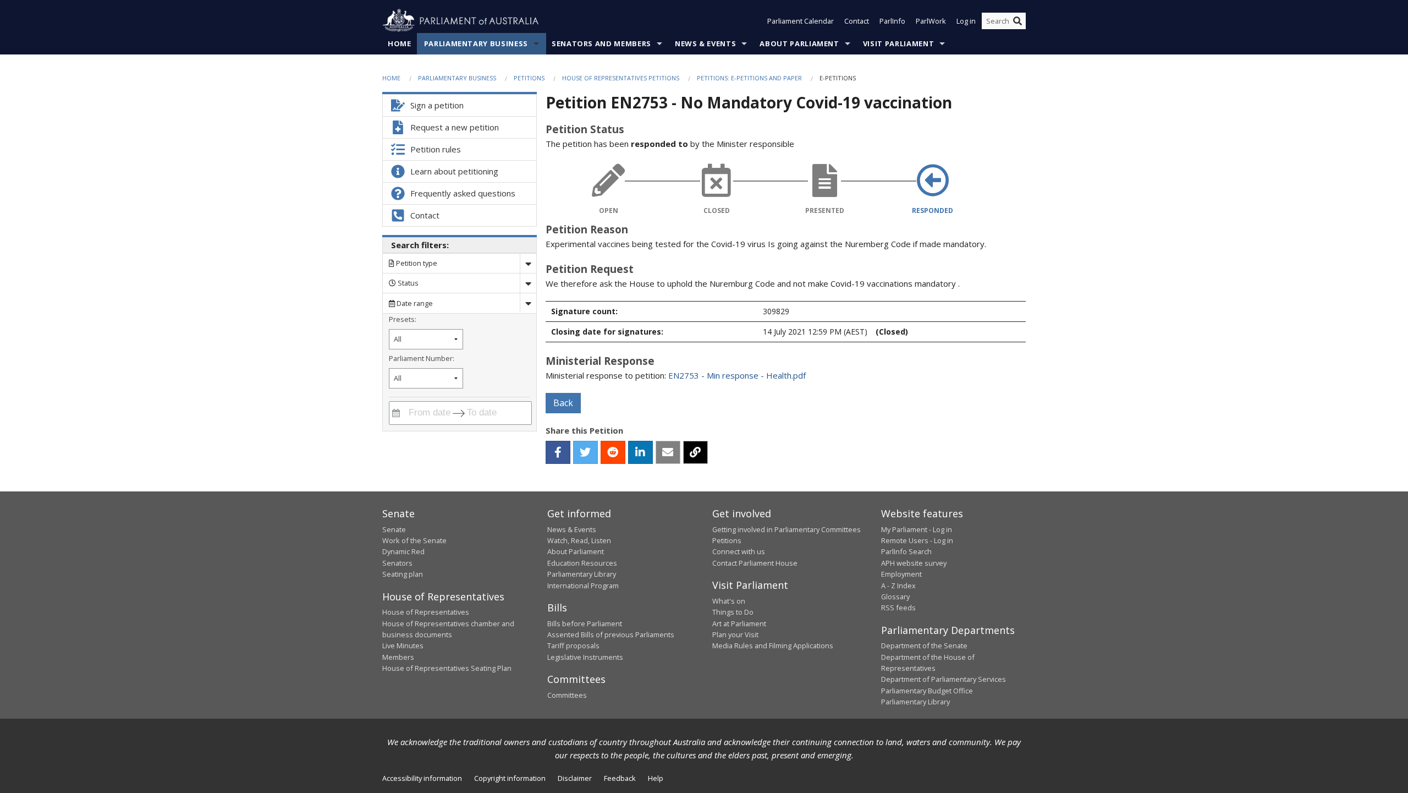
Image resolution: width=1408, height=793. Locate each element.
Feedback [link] (620, 778)
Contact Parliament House (755, 563)
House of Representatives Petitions (620, 78)
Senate (394, 529)
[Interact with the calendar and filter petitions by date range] (396, 413)
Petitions (529, 78)
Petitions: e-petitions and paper (749, 78)
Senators (397, 563)
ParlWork (931, 21)
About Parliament (799, 43)
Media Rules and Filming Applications (772, 645)
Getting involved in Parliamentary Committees (786, 529)
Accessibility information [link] (422, 778)
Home (399, 43)
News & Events (705, 43)
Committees (567, 695)
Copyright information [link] (510, 778)
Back (563, 403)
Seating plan (402, 574)
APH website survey (914, 563)
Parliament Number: (421, 358)
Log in (966, 21)
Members (398, 657)
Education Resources (582, 563)
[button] (558, 452)
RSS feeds (898, 607)
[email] (668, 452)
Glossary (895, 596)
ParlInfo (892, 21)
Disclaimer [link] (575, 778)
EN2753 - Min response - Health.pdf (737, 375)
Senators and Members (601, 43)
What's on (728, 601)
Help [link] (655, 778)
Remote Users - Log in (917, 540)
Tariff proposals (573, 645)
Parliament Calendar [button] (800, 21)
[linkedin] (640, 452)
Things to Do (733, 612)
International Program (583, 585)
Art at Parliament (739, 623)
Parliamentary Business (476, 43)
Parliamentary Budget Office (927, 691)
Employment (901, 574)
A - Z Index (898, 585)
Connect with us (738, 551)
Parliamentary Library (581, 574)
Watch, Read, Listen (579, 540)
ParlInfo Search (906, 551)
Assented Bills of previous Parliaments (610, 634)
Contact (856, 21)
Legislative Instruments (585, 657)
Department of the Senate (924, 645)
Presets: (402, 319)
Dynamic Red (403, 551)
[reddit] (613, 452)
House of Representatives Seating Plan (447, 668)
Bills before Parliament (584, 623)
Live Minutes (403, 645)
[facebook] (558, 452)
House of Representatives (425, 612)
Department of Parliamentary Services (943, 679)
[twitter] (585, 452)
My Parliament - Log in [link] (916, 529)
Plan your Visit (735, 634)
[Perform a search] (1017, 21)
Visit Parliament (898, 43)
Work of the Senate (414, 540)
